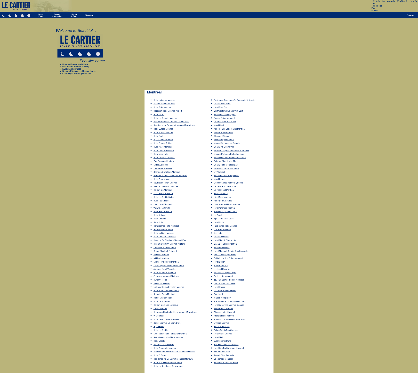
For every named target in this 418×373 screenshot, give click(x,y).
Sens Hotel (158, 222)
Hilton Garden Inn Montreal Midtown (169, 244)
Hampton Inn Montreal (163, 229)
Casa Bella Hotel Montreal (225, 244)
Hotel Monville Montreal (164, 158)
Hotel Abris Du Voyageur (225, 114)
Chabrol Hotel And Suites (225, 122)
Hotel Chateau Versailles (164, 237)
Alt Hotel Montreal (161, 258)
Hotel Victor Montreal (223, 334)
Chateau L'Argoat (221, 136)
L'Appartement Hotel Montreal (227, 204)
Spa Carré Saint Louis (223, 219)
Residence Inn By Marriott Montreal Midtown (173, 359)
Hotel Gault (158, 136)
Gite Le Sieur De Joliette (224, 283)
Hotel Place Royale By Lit (225, 273)
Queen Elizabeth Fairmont (165, 251)
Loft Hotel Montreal (222, 229)
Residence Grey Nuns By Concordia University (234, 100)
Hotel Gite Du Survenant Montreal (229, 348)
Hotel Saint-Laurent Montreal (166, 291)
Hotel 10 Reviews (222, 326)
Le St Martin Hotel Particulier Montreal (170, 334)
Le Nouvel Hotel (160, 165)
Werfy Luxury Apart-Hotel (225, 255)
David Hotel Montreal (223, 276)
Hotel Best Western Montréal (226, 168)
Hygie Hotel (158, 326)
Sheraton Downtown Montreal (166, 172)
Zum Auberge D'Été (222, 341)
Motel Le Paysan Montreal (225, 211)
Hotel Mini (218, 337)
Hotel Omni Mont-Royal (163, 150)
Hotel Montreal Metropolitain (226, 175)
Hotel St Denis (159, 355)
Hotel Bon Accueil (222, 247)
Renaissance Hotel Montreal (166, 226)
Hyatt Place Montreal (162, 147)
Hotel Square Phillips (162, 143)
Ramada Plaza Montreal (164, 294)
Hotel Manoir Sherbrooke (225, 240)
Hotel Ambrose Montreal (224, 208)
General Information (57, 15)
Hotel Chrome (159, 219)
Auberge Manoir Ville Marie (226, 161)
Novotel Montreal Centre (164, 104)
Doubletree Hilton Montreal (165, 183)
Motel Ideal (219, 125)
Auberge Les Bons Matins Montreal (229, 129)
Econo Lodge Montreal (224, 140)
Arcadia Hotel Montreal (224, 316)
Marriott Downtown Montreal (165, 186)
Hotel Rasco (219, 287)
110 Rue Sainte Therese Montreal (229, 280)
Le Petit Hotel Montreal (224, 190)
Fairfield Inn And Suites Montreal (228, 258)
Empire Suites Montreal (224, 118)
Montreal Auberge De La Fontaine (229, 154)
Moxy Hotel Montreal (162, 211)
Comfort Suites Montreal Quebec (228, 183)
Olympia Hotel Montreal (224, 312)
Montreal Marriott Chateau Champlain (170, 175)
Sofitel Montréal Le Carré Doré (167, 323)
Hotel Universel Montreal (164, 100)
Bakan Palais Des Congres (226, 330)
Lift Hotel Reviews (222, 269)
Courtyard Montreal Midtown (166, 276)
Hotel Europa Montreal (163, 129)
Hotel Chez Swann (222, 104)
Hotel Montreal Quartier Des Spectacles (231, 251)
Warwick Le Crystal (161, 208)
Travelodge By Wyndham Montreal (168, 265)
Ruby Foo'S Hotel (161, 201)
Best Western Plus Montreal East (228, 111)
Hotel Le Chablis (160, 330)
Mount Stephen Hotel (162, 298)
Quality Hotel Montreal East (226, 165)
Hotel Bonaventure (161, 179)
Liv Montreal (219, 172)
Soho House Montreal (223, 308)
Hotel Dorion (219, 262)
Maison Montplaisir (222, 298)
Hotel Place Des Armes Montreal (167, 362)
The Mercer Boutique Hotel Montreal (230, 301)
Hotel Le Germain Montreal (165, 118)
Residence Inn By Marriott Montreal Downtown (174, 125)
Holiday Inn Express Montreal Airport (230, 158)
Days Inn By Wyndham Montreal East (169, 240)
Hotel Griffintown (221, 237)
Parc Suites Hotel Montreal (226, 226)
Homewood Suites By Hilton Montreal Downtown (175, 312)
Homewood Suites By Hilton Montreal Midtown (174, 352)
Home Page (40, 15)
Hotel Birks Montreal (162, 107)
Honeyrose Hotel (161, 154)
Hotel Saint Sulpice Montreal (166, 319)
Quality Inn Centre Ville (224, 147)
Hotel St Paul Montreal (163, 132)
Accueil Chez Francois (224, 355)
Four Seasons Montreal (163, 161)
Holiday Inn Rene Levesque (165, 305)
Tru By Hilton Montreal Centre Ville (229, 319)
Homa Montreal (221, 193)
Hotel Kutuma (159, 215)
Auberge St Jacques (223, 201)
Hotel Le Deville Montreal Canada (229, 305)
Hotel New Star (220, 107)
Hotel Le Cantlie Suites (163, 197)
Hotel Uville (219, 222)
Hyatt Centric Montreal (163, 140)
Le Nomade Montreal (223, 359)
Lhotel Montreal (160, 308)
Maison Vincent (221, 265)
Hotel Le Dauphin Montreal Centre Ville (231, 150)
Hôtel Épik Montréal (222, 197)
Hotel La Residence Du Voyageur (168, 366)
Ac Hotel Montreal (161, 255)
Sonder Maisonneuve (223, 132)
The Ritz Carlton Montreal (164, 247)
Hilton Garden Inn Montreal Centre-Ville (171, 122)
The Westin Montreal (162, 168)
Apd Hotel (218, 294)
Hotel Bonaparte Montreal (164, 348)
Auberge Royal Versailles (164, 269)
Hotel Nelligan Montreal (164, 233)
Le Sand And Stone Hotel (225, 186)
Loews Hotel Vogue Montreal (166, 262)
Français (410, 15)
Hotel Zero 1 (158, 114)
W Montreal (158, 316)
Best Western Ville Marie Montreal (168, 337)
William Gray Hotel (161, 283)
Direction (89, 15)
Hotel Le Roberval (161, 301)
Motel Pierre (219, 179)
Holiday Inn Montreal (162, 190)
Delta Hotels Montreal (163, 193)
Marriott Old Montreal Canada (227, 143)
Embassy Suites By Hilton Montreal (169, 287)
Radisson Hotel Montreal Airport (167, 111)
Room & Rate (74, 15)
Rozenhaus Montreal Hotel (226, 362)
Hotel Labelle (159, 341)
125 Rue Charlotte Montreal (226, 344)
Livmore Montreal (221, 323)
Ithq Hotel (218, 233)
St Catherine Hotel (222, 352)
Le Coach (218, 215)
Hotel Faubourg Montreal (164, 273)
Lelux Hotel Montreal (162, 204)
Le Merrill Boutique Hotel (225, 291)
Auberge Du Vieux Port (163, 344)
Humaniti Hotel (160, 280)
